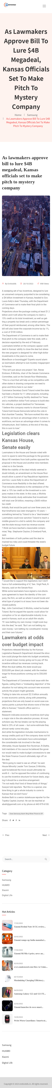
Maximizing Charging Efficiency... (29, 980)
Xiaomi (5, 890)
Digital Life (7, 895)
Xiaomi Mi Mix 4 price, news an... (29, 953)
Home (18, 115)
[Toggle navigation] (44, 6)
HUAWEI (6, 885)
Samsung (32, 115)
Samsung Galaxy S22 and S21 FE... (30, 994)
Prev (7, 835)
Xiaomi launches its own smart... (28, 1007)
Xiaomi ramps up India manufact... (30, 940)
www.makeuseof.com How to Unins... (31, 967)
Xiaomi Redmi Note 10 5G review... (30, 927)
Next (45, 835)
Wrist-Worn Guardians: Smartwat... (30, 1020)
